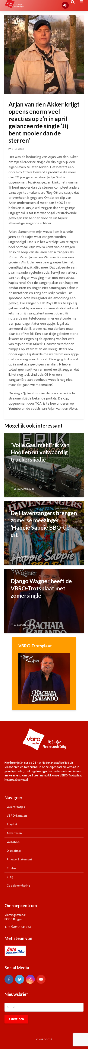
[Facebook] (8, 979)
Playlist (12, 824)
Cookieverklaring (18, 885)
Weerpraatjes (16, 807)
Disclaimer (14, 851)
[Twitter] (19, 979)
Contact (12, 868)
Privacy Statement (19, 859)
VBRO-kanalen (17, 815)
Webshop (13, 842)
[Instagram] (30, 979)
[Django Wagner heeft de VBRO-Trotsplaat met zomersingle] (44, 601)
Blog (10, 877)
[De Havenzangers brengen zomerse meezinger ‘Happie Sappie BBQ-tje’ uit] (44, 533)
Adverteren (14, 833)
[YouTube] (41, 979)
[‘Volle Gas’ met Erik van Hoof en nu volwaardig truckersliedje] (44, 465)
